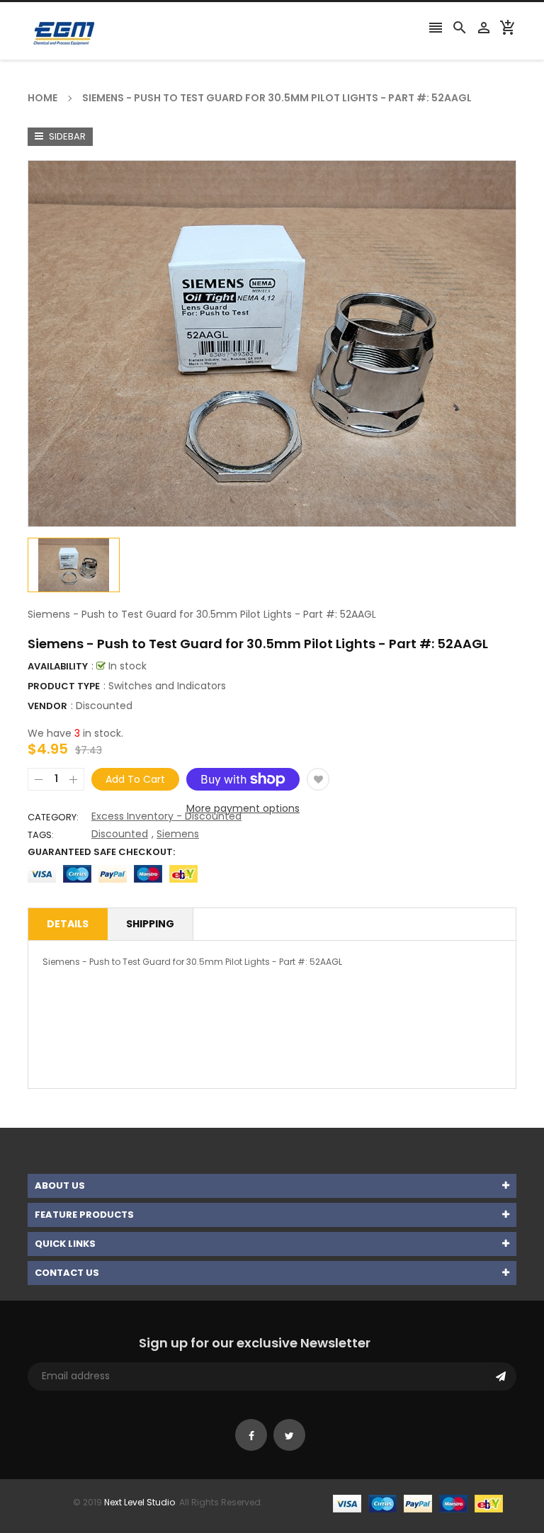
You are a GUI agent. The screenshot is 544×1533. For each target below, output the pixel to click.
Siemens (178, 834)
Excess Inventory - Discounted (166, 816)
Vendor (47, 706)
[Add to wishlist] (318, 779)
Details (68, 924)
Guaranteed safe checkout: (101, 852)
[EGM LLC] (418, 1502)
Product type (64, 686)
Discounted (104, 705)
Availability (58, 666)
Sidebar (66, 136)
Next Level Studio (139, 1502)
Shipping (150, 924)
